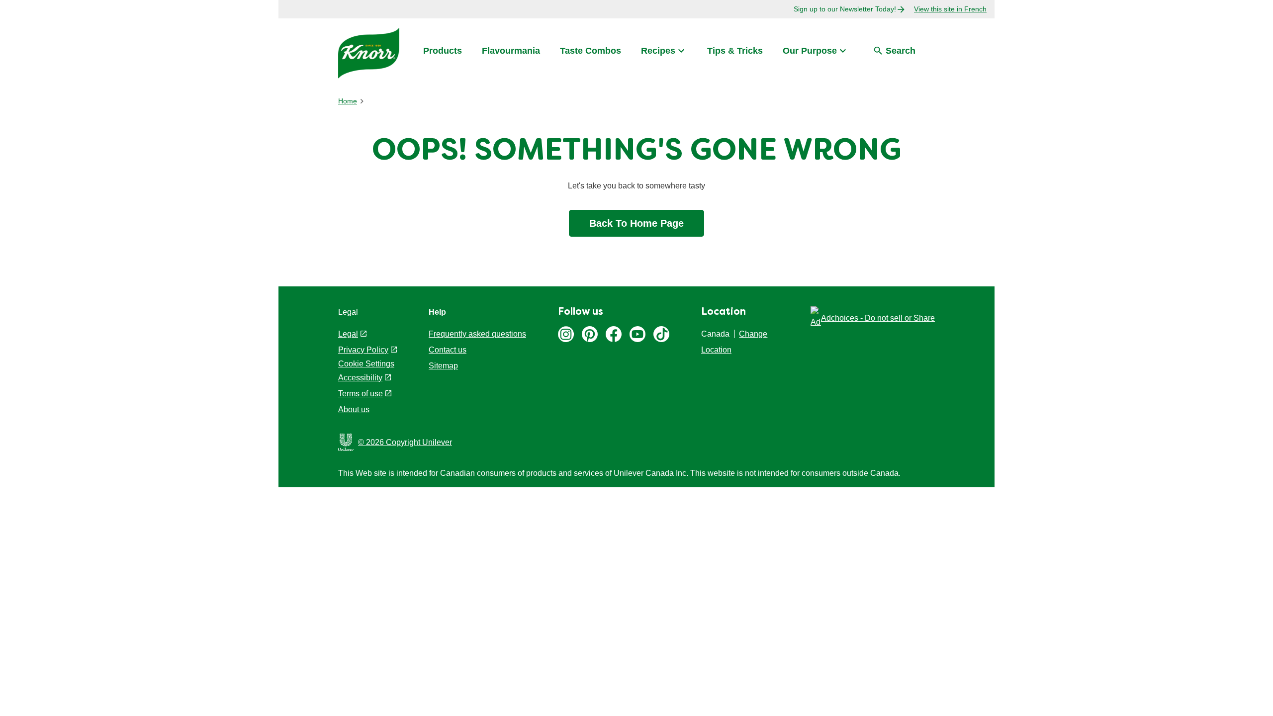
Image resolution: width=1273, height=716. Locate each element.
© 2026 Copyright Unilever (405, 442)
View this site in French (950, 9)
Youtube (637, 334)
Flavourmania (511, 51)
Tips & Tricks (735, 51)
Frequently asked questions (477, 334)
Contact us (447, 350)
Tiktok (661, 334)
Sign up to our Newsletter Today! (845, 9)
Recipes (658, 51)
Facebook (614, 334)
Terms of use (360, 393)
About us (353, 409)
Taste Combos (590, 51)
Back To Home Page (636, 223)
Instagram (566, 334)
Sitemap (443, 365)
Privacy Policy (363, 350)
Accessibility (360, 377)
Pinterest (590, 334)
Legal (348, 334)
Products (442, 51)
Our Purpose (810, 51)
